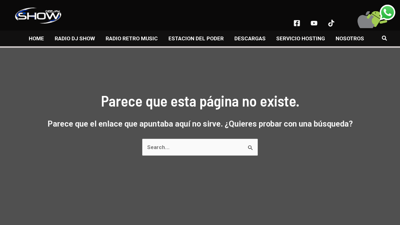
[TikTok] (331, 23)
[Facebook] (297, 23)
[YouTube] (314, 23)
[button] (385, 38)
